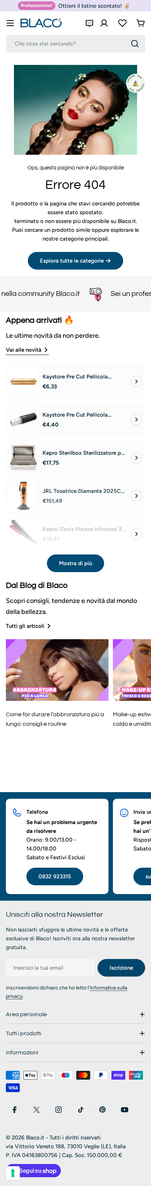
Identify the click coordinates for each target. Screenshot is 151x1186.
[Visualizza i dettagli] (136, 381)
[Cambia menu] (10, 23)
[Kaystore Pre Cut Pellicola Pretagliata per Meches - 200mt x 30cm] (23, 381)
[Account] (104, 23)
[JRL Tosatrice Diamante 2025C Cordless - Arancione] (23, 495)
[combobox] (75, 43)
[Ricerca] (134, 43)
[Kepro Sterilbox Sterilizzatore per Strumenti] (23, 457)
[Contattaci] (89, 23)
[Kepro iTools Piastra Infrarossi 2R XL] (23, 534)
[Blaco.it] (84, 294)
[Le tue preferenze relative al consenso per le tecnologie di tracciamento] (13, 1173)
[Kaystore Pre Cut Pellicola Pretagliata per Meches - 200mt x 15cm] (23, 419)
